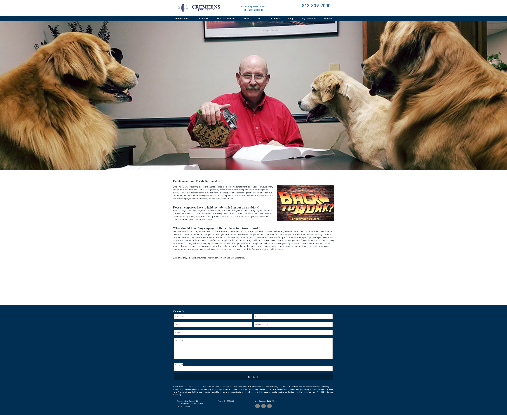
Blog (290, 18)
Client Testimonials (225, 18)
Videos (246, 18)
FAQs (260, 18)
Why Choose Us (308, 18)
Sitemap (307, 392)
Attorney (203, 18)
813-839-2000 (229, 401)
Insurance (275, 18)
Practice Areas (182, 18)
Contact (328, 18)
